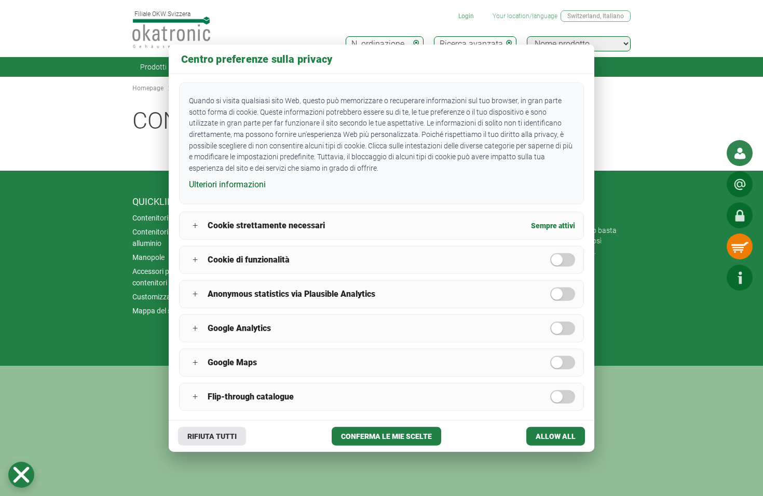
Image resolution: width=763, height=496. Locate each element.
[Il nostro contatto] (740, 153)
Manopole (148, 257)
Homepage (148, 88)
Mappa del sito (156, 311)
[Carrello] (740, 246)
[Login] (740, 215)
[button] (21, 475)
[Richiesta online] (740, 184)
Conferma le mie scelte (386, 436)
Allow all (556, 436)
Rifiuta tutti (212, 436)
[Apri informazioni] (740, 278)
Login (466, 16)
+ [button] (195, 225)
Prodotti (153, 67)
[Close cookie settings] (21, 475)
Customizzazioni (159, 297)
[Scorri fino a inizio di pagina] (708, 278)
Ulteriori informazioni (227, 184)
